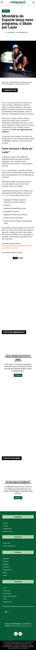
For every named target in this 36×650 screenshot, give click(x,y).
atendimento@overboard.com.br (21, 626)
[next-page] (19, 380)
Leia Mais (18, 375)
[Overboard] (4, 32)
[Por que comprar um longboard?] (18, 472)
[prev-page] (16, 380)
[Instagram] (20, 634)
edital (5, 170)
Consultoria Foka (24, 648)
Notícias (6, 11)
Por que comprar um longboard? (18, 482)
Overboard (11, 32)
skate (20, 258)
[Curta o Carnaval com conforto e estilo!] (18, 346)
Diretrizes (5, 195)
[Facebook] (16, 634)
